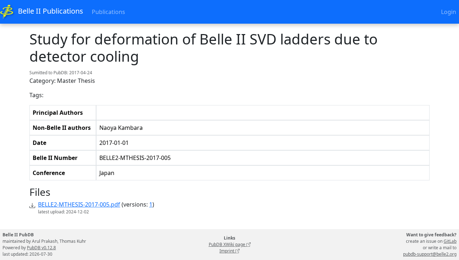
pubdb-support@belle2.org (429, 254)
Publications (108, 12)
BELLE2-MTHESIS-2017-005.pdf (79, 204)
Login (448, 12)
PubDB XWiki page (227, 244)
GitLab (450, 241)
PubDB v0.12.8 (41, 248)
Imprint (227, 251)
